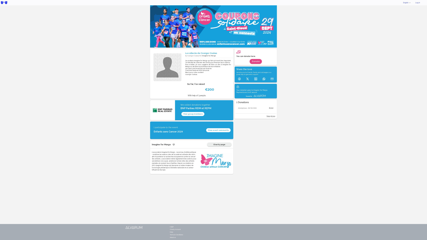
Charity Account (175, 229)
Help (171, 232)
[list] (255, 108)
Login (172, 227)
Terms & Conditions (176, 235)
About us (173, 237)
